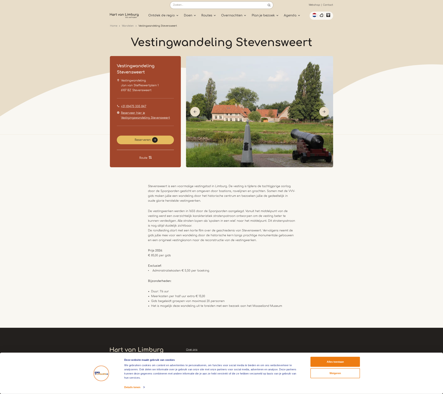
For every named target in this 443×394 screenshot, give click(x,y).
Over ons (191, 349)
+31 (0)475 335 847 (133, 106)
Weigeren (335, 373)
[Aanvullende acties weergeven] (314, 15)
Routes (206, 15)
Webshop (314, 5)
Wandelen (128, 26)
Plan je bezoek (263, 15)
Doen (188, 15)
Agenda (290, 15)
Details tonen (132, 387)
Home (113, 26)
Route (143, 157)
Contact (328, 5)
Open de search (269, 5)
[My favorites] (321, 16)
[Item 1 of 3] (259, 111)
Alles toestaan (335, 361)
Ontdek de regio (161, 15)
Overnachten (231, 15)
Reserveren (143, 139)
